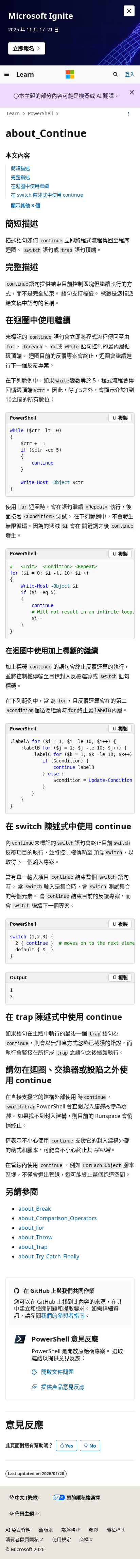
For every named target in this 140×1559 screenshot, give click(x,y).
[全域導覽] (7, 74)
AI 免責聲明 (18, 1530)
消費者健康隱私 (22, 1539)
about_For (31, 1227)
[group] (70, 599)
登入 (130, 74)
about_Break (34, 1208)
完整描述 (20, 177)
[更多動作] (129, 113)
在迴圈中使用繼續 (30, 186)
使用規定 (61, 1539)
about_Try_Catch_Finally (48, 1256)
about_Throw (35, 1237)
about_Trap (33, 1247)
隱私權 (113, 1530)
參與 (93, 1530)
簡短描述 (20, 168)
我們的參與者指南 (63, 1315)
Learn (13, 113)
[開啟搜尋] (115, 74)
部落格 (68, 1530)
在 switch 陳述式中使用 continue (47, 195)
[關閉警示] (129, 10)
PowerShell (40, 113)
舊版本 (46, 1530)
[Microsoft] (70, 74)
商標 (84, 1539)
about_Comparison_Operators (57, 1218)
